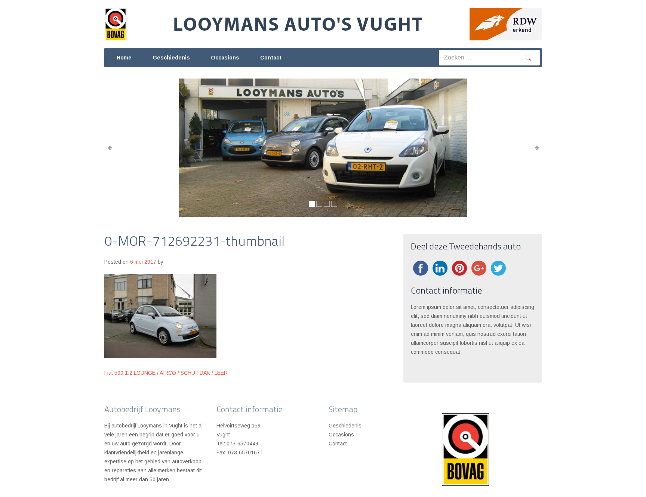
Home (124, 58)
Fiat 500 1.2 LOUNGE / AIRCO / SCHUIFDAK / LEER (166, 373)
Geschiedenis (171, 58)
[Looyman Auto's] (298, 20)
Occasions (225, 58)
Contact (271, 58)
